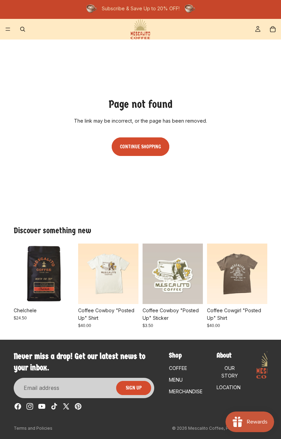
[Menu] (8, 29)
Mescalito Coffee (206, 428)
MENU (176, 380)
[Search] (22, 29)
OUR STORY (229, 372)
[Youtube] (42, 407)
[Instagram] (30, 407)
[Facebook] (18, 407)
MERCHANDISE (186, 392)
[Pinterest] (78, 407)
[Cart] (272, 29)
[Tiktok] (54, 407)
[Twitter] (66, 407)
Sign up (134, 388)
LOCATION (229, 388)
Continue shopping (140, 146)
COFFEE (178, 368)
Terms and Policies (33, 428)
